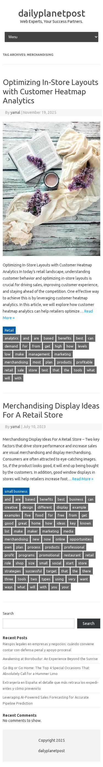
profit (9, 555)
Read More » (82, 479)
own (8, 547)
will (7, 378)
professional (74, 547)
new (36, 539)
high (58, 346)
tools (78, 370)
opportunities (81, 539)
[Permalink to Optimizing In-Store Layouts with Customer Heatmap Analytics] (51, 258)
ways (9, 587)
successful (34, 571)
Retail (9, 330)
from (36, 346)
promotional (49, 555)
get (47, 346)
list (7, 531)
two (34, 579)
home (36, 523)
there (86, 571)
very (71, 579)
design (27, 507)
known (85, 523)
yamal (15, 112)
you (54, 587)
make (19, 354)
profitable (84, 362)
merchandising (16, 362)
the (66, 370)
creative (11, 507)
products (64, 362)
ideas (61, 523)
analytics (11, 338)
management (39, 354)
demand (11, 346)
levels (82, 346)
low (7, 354)
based (49, 338)
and (26, 338)
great (22, 523)
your (65, 587)
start (70, 563)
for (25, 346)
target (51, 571)
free (61, 515)
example (79, 507)
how (69, 346)
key (73, 523)
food (39, 515)
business (76, 499)
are (36, 338)
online (60, 539)
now (47, 539)
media (68, 531)
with (18, 378)
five (28, 515)
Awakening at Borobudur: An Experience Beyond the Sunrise (50, 659)
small (43, 563)
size (31, 563)
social (56, 563)
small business (16, 491)
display (62, 507)
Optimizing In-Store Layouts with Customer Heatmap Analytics (50, 91)
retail (9, 370)
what (91, 370)
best (79, 338)
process (34, 547)
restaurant (72, 555)
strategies (13, 571)
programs (27, 555)
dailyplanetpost (51, 13)
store (33, 370)
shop (20, 563)
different (45, 507)
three (9, 579)
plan (49, 362)
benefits (64, 338)
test (45, 370)
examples (12, 515)
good (9, 523)
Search (8, 613)
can (90, 338)
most (37, 362)
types (46, 579)
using (59, 579)
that (56, 370)
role (8, 563)
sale (21, 370)
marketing (62, 354)
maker (32, 531)
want (84, 579)
